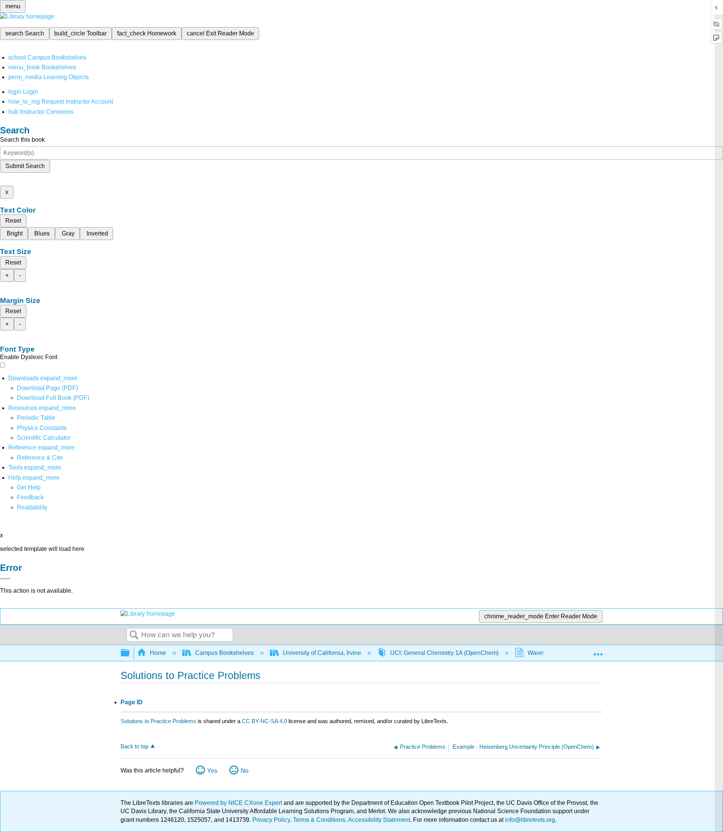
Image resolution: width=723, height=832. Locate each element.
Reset (13, 220)
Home (158, 653)
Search (134, 635)
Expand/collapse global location (597, 650)
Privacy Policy (271, 820)
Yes (212, 771)
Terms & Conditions (319, 820)
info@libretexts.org (529, 820)
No (245, 771)
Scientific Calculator (43, 437)
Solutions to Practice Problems (158, 721)
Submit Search (25, 166)
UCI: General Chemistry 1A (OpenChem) (444, 653)
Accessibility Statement (379, 820)
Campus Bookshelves (224, 653)
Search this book (22, 139)
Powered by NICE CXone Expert (239, 803)
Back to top (134, 746)
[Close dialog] (5, 578)
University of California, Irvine (322, 653)
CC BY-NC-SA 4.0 (264, 721)
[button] (30, 497)
